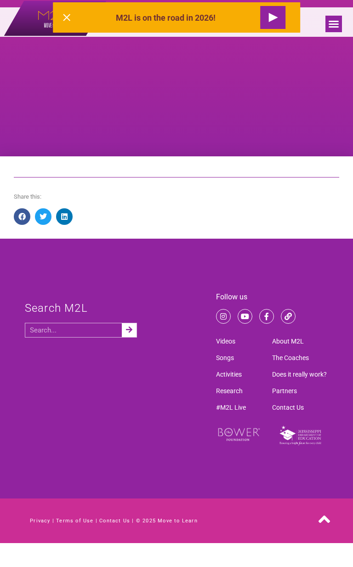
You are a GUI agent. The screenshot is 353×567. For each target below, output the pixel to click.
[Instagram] (223, 316)
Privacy (40, 521)
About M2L (288, 341)
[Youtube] (245, 316)
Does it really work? (299, 374)
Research (229, 391)
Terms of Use (74, 521)
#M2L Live (231, 407)
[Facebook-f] (266, 316)
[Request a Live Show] (272, 17)
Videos (225, 341)
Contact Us (288, 407)
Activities (229, 374)
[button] (333, 24)
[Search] (129, 330)
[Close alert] (66, 17)
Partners (284, 391)
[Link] (288, 316)
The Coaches (290, 357)
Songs (225, 357)
